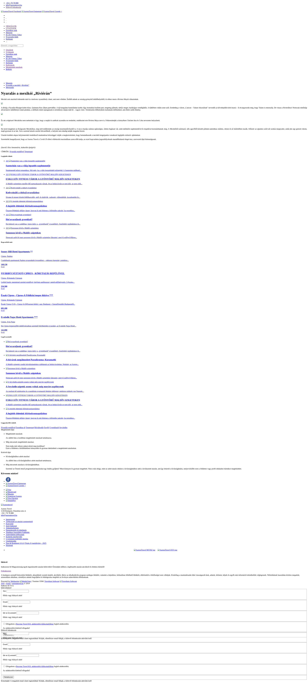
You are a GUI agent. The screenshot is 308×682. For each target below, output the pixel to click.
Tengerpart (28, 152)
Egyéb (46, 428)
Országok (9, 50)
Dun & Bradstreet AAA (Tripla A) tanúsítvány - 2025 (26, 543)
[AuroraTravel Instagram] (32, 11)
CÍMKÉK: (5, 152)
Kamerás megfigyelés (14, 537)
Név (4, 591)
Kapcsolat (9, 524)
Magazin (9, 33)
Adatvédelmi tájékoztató (15, 535)
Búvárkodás (39, 428)
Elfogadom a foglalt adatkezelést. (37, 624)
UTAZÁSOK (11, 28)
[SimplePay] (11, 501)
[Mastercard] (11, 492)
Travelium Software (51, 581)
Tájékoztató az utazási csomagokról (19, 522)
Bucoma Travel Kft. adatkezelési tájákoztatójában (35, 624)
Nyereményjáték (12, 37)
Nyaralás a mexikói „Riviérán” (17, 85)
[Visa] (8, 490)
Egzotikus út (20, 428)
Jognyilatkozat (11, 526)
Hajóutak (9, 39)
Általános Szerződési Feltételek (17, 532)
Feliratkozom (6, 571)
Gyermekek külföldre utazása (17, 539)
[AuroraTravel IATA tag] (167, 550)
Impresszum (10, 519)
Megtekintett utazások (14, 67)
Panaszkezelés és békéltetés (16, 530)
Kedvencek (10, 65)
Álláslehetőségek (12, 528)
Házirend (9, 545)
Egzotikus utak (11, 30)
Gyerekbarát (54, 428)
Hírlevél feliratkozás (13, 7)
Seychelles (63, 428)
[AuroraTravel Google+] (52, 11)
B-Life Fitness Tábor (14, 35)
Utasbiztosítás (11, 541)
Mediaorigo (15, 581)
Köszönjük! (5, 681)
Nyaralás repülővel (17, 152)
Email (5, 602)
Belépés (9, 69)
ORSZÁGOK (11, 26)
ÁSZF (8, 583)
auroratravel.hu (17, 583)
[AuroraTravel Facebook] (11, 11)
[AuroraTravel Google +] (16, 486)
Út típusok (10, 52)
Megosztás (10, 87)
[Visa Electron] (12, 498)
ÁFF (3, 583)
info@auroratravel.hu (14, 5)
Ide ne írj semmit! (9, 613)
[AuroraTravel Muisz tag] (144, 550)
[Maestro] (10, 494)
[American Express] (14, 496)
